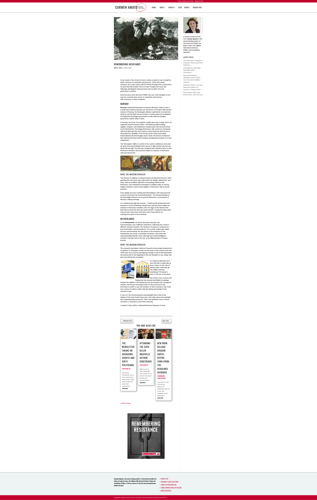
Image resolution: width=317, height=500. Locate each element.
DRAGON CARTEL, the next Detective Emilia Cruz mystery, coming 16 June (193, 87)
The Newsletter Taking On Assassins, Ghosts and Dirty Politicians (128, 354)
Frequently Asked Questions (169, 482)
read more (125, 388)
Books (186, 8)
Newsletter (199, 1)
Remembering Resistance (127, 64)
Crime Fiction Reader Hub (168, 485)
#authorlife (126, 369)
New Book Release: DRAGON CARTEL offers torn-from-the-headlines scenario (163, 357)
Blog (180, 8)
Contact (171, 8)
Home (154, 8)
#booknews (161, 376)
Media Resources (166, 491)
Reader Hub (197, 8)
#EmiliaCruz (161, 378)
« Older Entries (125, 403)
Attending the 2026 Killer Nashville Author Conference (146, 352)
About (162, 8)
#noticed (128, 68)
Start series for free (185, 1)
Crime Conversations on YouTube (171, 488)
